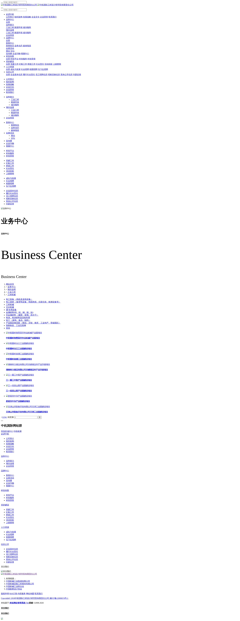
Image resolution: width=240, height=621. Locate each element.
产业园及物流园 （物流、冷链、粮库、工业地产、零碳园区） (33, 323)
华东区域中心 (7, 431)
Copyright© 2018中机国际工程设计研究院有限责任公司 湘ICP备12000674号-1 (34, 598)
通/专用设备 (11, 310)
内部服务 (22, 594)
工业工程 (12, 292)
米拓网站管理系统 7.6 (19, 603)
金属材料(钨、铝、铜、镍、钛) (19, 312)
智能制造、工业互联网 (16, 325)
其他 (8, 328)
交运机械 (10, 307)
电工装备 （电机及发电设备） (19, 299)
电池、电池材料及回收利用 (18, 318)
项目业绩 (12, 289)
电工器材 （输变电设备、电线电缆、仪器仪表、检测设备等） (33, 302)
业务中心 (12, 287)
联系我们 (39, 594)
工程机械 (12, 295)
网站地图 (30, 594)
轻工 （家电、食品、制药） (18, 320)
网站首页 (10, 284)
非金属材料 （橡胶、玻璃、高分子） (22, 315)
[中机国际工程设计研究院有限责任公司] (120, 5)
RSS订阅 (13, 594)
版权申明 (5, 594)
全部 (8, 22)
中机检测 (18, 431)
